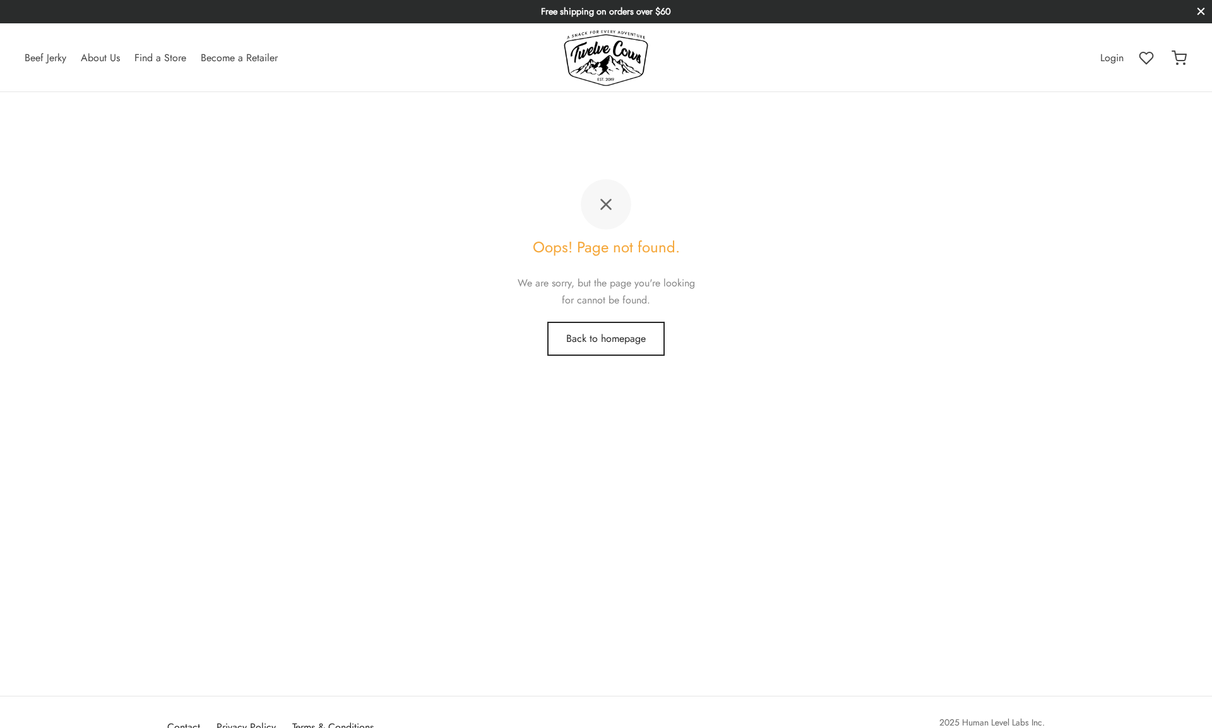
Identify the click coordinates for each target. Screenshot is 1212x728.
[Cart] (1179, 58)
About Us (100, 57)
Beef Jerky (45, 57)
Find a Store (160, 57)
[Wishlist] (1147, 58)
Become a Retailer (239, 57)
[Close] (1201, 11)
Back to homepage (606, 338)
